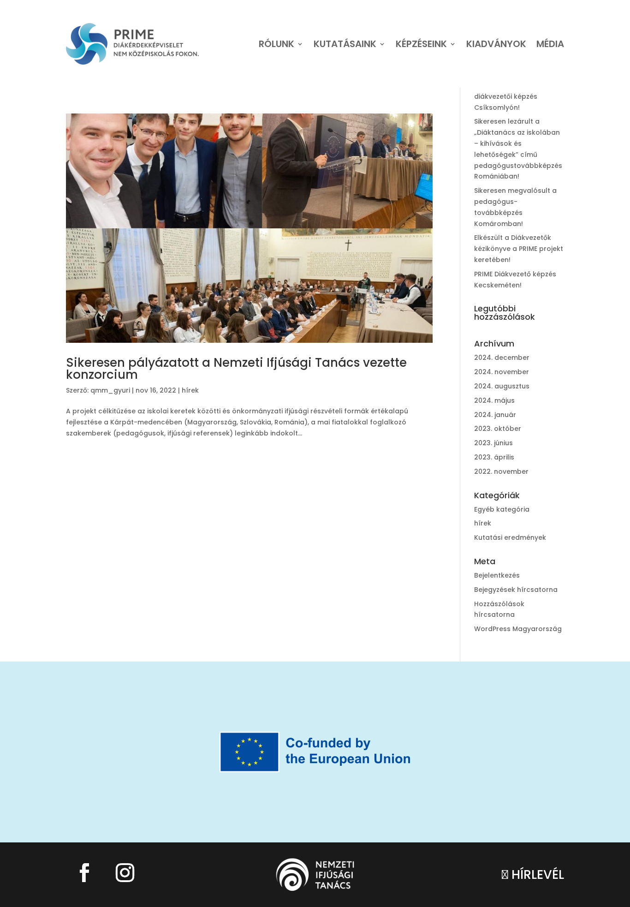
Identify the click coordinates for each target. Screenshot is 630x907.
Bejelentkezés (497, 575)
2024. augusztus (501, 386)
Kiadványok (496, 43)
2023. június (493, 443)
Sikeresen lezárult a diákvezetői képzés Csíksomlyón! (507, 96)
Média (550, 43)
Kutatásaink (345, 43)
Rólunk (276, 43)
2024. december (501, 357)
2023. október (497, 428)
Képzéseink (421, 43)
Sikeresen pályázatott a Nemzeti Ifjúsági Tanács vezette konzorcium (236, 368)
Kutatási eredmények (510, 537)
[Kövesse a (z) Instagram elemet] (125, 872)
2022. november (501, 471)
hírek (190, 390)
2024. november (501, 371)
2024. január (495, 414)
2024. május (494, 400)
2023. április (494, 457)
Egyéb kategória (501, 509)
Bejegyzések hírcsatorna (516, 589)
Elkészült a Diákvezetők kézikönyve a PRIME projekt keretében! (518, 248)
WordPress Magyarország (518, 628)
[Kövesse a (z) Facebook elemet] (84, 872)
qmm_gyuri (110, 390)
